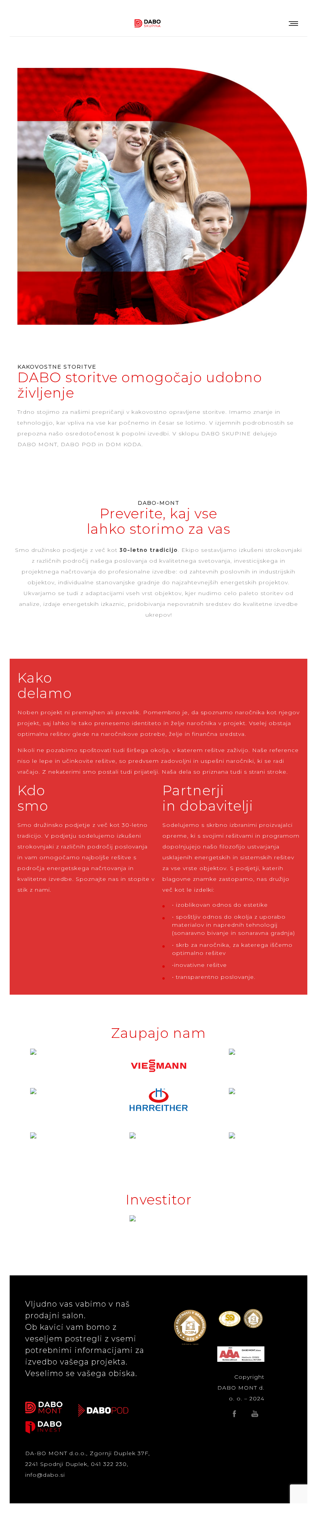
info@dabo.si (45, 1474)
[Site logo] (148, 23)
